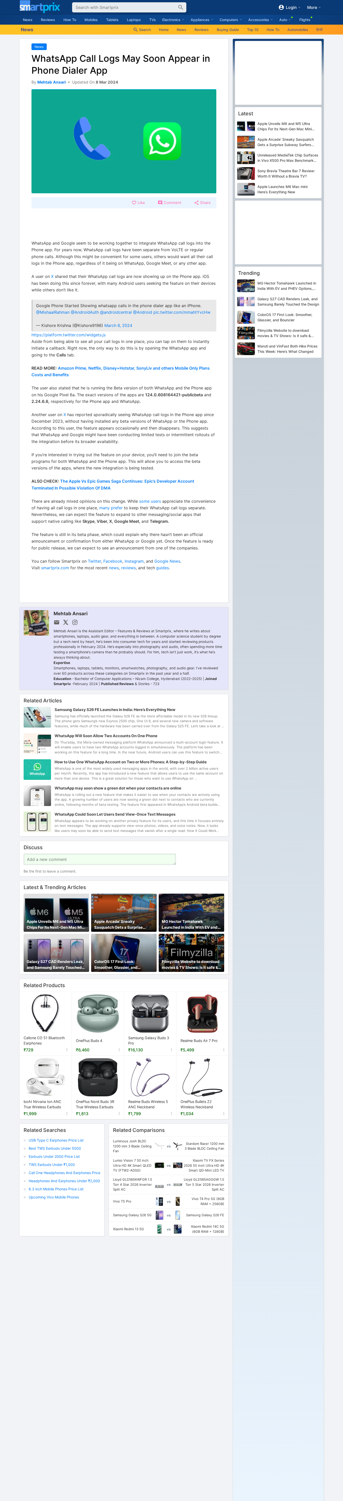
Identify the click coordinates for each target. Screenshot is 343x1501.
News (27, 20)
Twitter (94, 561)
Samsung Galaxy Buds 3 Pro (148, 1041)
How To (69, 20)
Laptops (134, 20)
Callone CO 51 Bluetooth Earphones (44, 1041)
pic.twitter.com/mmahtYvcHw (181, 312)
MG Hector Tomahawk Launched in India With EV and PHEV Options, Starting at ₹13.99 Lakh (190, 924)
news (114, 567)
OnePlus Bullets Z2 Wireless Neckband (197, 1104)
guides (162, 567)
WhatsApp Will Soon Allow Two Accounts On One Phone (106, 736)
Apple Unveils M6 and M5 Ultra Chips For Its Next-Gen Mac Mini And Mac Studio (56, 924)
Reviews (48, 20)
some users (150, 501)
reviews (128, 567)
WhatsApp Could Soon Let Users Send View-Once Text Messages (115, 814)
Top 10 (252, 29)
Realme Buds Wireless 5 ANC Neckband (148, 1104)
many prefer (111, 507)
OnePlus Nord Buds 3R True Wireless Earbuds (95, 1104)
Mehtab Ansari (71, 613)
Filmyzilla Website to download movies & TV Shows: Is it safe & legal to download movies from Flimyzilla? (191, 965)
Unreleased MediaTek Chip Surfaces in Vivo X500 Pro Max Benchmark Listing (287, 158)
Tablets (112, 20)
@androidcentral (116, 312)
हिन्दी (319, 29)
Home (164, 29)
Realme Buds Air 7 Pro (199, 1040)
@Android (142, 312)
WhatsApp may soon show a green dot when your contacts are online (118, 788)
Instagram (134, 561)
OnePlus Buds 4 (89, 1040)
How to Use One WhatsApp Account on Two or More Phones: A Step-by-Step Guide (131, 762)
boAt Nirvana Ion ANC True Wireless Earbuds (42, 1104)
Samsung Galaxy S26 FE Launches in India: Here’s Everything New (115, 709)
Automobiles (297, 29)
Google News (167, 561)
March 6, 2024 (118, 325)
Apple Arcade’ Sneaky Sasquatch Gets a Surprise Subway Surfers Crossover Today (119, 924)
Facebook (112, 561)
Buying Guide (228, 29)
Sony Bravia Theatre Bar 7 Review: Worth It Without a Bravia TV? (286, 173)
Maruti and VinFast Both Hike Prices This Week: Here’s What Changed (287, 349)
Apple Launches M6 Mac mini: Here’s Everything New (282, 189)
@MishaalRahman (53, 312)
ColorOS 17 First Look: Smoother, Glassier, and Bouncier (116, 965)
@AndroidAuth (85, 312)
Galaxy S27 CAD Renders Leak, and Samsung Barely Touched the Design (55, 965)
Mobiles (91, 20)
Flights (305, 20)
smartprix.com (55, 567)
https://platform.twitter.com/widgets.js (68, 334)
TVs (152, 20)
